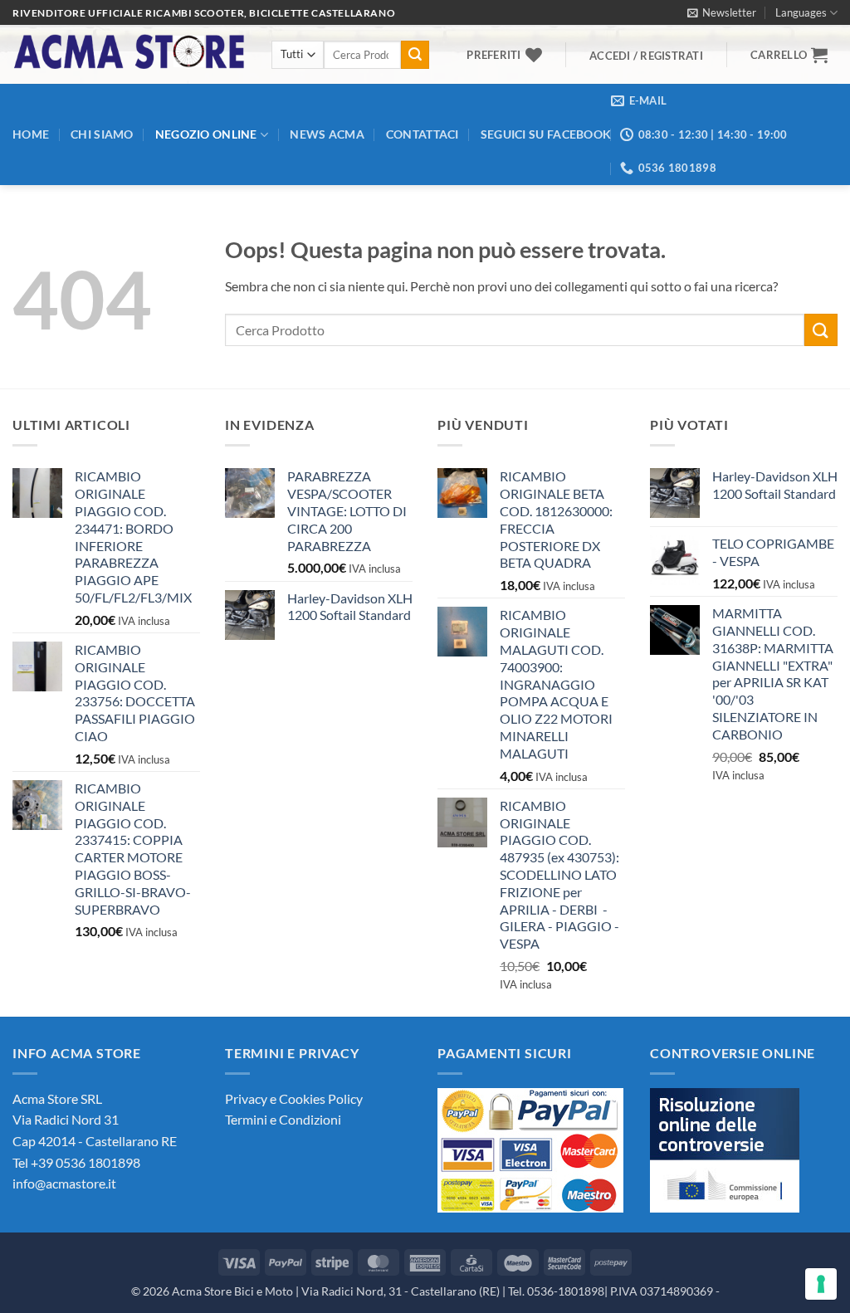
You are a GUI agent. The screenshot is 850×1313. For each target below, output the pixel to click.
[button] (721, 12)
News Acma (327, 134)
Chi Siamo (102, 134)
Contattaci (422, 134)
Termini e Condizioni (283, 1119)
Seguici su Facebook (546, 134)
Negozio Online (206, 134)
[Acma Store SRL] (129, 54)
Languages (801, 12)
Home (30, 134)
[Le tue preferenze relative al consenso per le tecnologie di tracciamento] (821, 1284)
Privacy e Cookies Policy (294, 1098)
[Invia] (415, 55)
